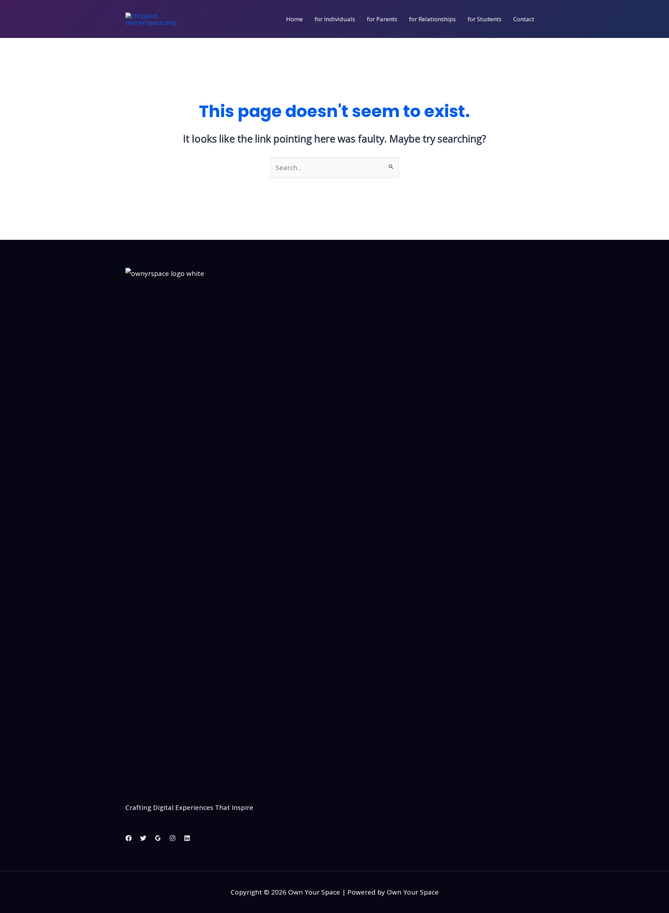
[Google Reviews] (158, 838)
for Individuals (335, 19)
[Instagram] (172, 838)
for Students (484, 19)
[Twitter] (143, 838)
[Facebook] (128, 838)
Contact (523, 19)
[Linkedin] (187, 838)
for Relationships (432, 19)
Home (294, 19)
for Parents (382, 19)
